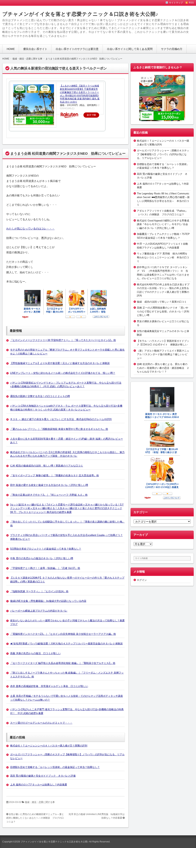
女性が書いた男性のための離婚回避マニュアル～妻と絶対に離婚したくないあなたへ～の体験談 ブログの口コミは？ (35, 818)
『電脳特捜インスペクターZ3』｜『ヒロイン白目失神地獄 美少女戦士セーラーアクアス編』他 (63, 633)
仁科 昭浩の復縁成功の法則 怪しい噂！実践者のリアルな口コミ (46, 465)
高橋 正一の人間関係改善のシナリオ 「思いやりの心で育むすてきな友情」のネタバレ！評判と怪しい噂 (163, 311)
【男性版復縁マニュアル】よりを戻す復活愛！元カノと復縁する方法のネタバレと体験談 (60, 363)
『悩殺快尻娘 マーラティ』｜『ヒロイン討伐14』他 (39, 591)
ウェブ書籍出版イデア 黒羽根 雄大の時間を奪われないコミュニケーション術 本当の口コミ (163, 257)
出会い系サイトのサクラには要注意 (77, 48)
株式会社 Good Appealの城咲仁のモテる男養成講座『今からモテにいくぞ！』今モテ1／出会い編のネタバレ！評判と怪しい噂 (163, 224)
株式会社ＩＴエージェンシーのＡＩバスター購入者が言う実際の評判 (48, 745)
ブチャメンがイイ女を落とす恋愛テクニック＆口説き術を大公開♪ (80, 14)
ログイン (142, 580)
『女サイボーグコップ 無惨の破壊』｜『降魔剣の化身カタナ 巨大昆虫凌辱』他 (54, 475)
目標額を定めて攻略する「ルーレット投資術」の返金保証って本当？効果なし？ (55, 767)
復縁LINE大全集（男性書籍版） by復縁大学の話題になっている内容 (48, 600)
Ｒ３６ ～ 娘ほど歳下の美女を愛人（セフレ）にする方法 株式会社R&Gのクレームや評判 (61, 419)
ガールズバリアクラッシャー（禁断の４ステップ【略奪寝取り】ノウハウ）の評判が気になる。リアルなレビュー (163, 154)
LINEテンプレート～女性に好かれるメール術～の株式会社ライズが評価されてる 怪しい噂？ (62, 373)
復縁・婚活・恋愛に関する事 (40, 802)
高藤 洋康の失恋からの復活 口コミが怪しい (35, 653)
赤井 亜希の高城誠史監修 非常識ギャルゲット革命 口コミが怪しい (49, 686)
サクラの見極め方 (171, 48)
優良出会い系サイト (35, 48)
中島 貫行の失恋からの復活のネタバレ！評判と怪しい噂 (41, 558)
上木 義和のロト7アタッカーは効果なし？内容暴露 (38, 784)
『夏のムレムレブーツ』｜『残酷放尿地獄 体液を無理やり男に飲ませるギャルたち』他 (59, 429)
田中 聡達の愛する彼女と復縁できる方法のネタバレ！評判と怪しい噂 (49, 485)
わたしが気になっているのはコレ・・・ (30, 228)
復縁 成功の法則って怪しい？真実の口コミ (162, 301)
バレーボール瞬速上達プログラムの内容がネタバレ (38, 610)
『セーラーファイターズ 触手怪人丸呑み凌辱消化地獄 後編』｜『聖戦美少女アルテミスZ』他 (62, 663)
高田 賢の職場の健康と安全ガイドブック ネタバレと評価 (43, 775)
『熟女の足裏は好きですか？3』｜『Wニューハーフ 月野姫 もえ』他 (48, 494)
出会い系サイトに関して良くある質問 (130, 48)
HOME (11, 48)
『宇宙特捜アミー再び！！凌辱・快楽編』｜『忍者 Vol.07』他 (45, 568)
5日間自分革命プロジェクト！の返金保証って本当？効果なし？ (45, 548)
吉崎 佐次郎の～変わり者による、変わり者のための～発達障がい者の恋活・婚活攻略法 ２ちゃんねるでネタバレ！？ (163, 368)
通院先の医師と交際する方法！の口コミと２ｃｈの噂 (40, 396)
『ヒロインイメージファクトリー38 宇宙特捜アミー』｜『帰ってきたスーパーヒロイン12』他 (63, 340)
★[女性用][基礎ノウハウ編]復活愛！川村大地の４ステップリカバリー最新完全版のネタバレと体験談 (66, 643)
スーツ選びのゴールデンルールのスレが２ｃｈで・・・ (41, 722)
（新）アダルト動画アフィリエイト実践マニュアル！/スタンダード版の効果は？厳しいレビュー (163, 354)
